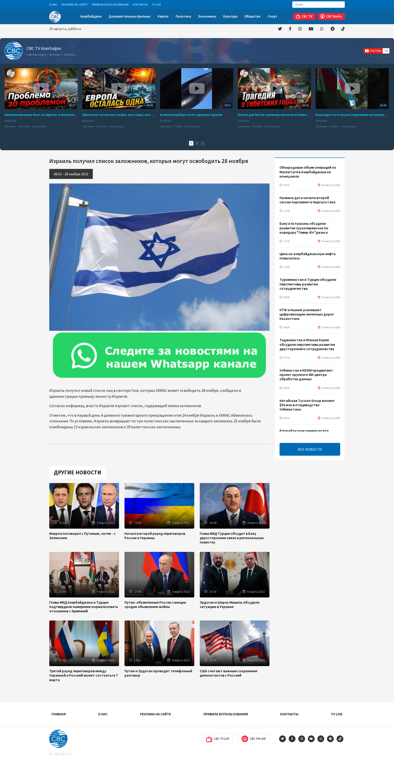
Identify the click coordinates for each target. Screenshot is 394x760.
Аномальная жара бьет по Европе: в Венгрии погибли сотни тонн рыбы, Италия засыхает (41, 115)
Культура (230, 16)
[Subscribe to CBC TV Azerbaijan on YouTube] (376, 51)
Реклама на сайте (75, 4)
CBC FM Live (258, 739)
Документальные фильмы (129, 16)
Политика (183, 16)
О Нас (53, 4)
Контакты (140, 4)
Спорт (272, 16)
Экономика (207, 16)
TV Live (156, 4)
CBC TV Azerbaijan (43, 48)
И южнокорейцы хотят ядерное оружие (191, 115)
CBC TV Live (221, 739)
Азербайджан (91, 16)
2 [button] (196, 143)
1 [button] (191, 143)
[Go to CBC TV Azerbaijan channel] (14, 51)
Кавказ (163, 16)
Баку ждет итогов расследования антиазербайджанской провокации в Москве (352, 115)
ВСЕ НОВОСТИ (310, 449)
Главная (59, 714)
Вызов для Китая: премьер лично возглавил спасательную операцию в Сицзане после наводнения (274, 115)
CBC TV (307, 16)
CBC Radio (334, 16)
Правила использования (110, 4)
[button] (202, 143)
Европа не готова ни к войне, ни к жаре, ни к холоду (119, 115)
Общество (252, 16)
